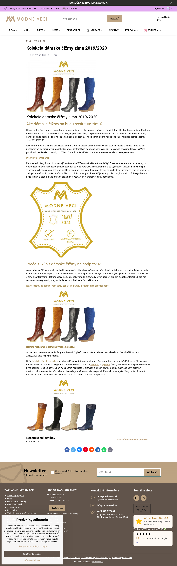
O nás (9, 498)
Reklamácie (12, 510)
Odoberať (152, 472)
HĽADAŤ (114, 18)
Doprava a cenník (14, 504)
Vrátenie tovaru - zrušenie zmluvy (21, 513)
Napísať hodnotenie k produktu (132, 439)
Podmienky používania (122, 557)
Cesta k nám (57, 508)
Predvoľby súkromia (71, 557)
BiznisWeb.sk (97, 562)
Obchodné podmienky (16, 501)
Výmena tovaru (14, 507)
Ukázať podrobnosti (32, 560)
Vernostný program (15, 495)
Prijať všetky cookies (32, 554)
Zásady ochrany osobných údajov (96, 557)
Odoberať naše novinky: (35, 475)
